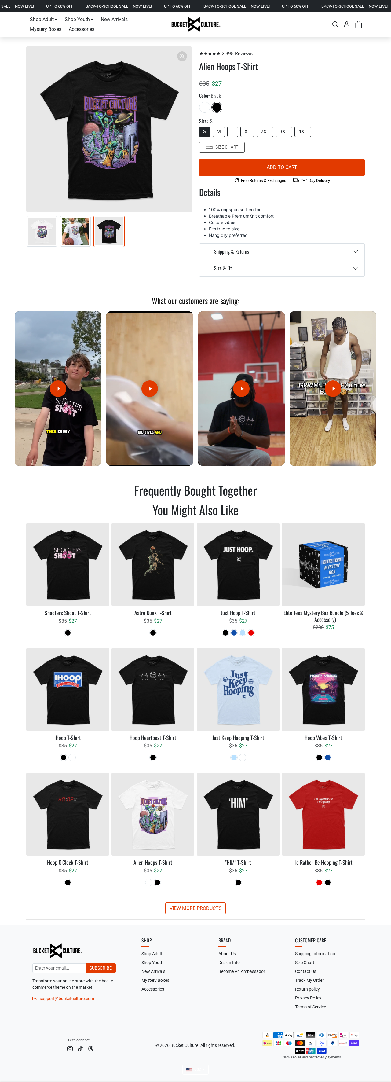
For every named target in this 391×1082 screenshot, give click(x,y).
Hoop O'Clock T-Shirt (67, 862)
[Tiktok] (80, 1048)
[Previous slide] (29, 507)
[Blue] (234, 632)
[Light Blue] (242, 632)
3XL (284, 131)
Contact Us (305, 971)
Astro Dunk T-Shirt (153, 613)
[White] (204, 107)
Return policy (307, 989)
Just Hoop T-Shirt (238, 613)
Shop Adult (151, 953)
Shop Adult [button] (42, 19)
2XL (265, 131)
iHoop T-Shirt (67, 738)
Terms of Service (310, 1006)
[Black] (216, 107)
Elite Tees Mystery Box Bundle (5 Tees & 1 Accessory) (323, 616)
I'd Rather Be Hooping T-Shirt (323, 862)
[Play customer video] (58, 388)
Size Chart (226, 147)
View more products (196, 908)
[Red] (251, 632)
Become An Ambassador (241, 971)
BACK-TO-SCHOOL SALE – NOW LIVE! (68, 6)
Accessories (81, 29)
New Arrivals (114, 19)
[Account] (347, 24)
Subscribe (101, 968)
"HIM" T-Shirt (238, 862)
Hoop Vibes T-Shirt (323, 738)
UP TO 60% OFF (127, 6)
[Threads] (91, 1048)
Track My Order (309, 980)
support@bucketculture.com (67, 998)
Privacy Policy (308, 998)
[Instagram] (70, 1048)
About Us (227, 953)
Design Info (229, 962)
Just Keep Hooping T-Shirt (238, 738)
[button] (335, 24)
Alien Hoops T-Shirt (152, 862)
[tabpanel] (195, 718)
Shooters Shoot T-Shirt (68, 613)
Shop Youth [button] (77, 19)
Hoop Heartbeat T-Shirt (153, 738)
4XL (302, 131)
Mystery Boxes (45, 29)
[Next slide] (361, 507)
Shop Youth (152, 962)
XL (247, 131)
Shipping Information (315, 953)
